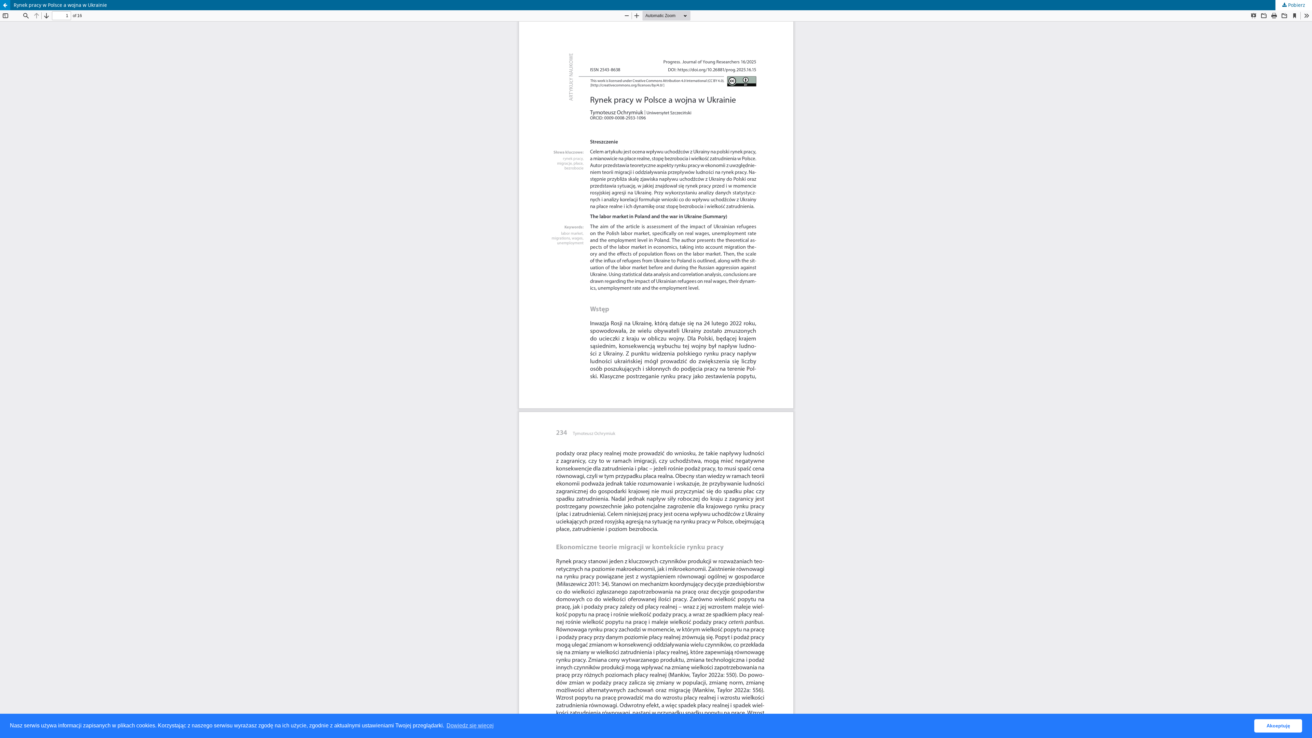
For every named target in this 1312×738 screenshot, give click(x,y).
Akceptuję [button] (1278, 725)
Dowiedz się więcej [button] (470, 725)
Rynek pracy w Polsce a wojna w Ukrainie (60, 5)
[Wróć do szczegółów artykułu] (5, 5)
